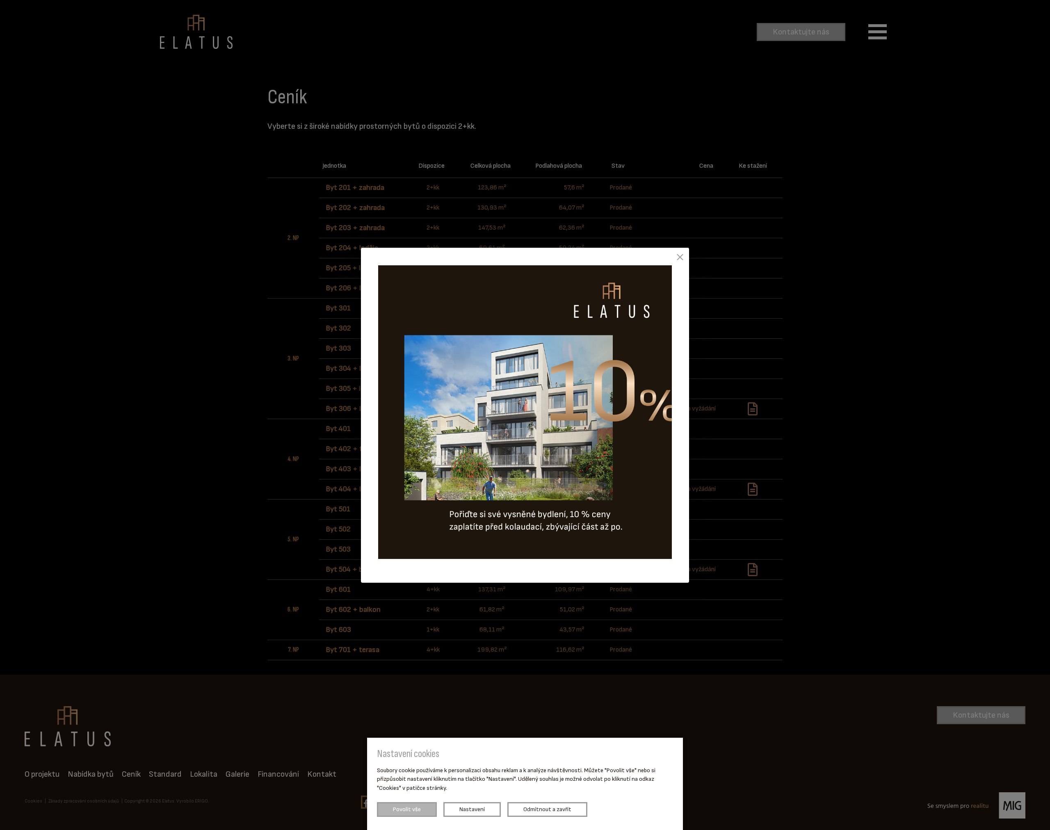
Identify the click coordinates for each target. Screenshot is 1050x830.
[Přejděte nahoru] (1032, 812)
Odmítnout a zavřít (547, 809)
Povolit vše (407, 809)
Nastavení (472, 809)
